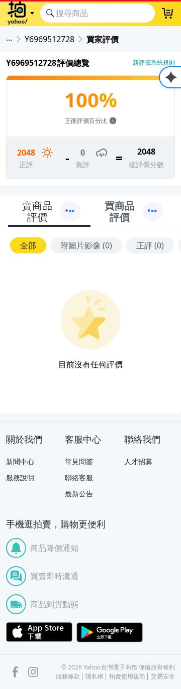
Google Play (109, 632)
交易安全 (163, 676)
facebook (15, 672)
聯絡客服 (79, 477)
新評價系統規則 (154, 62)
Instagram (33, 672)
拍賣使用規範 (127, 676)
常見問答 (79, 461)
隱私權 (94, 676)
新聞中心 (20, 461)
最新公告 (79, 493)
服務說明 (20, 477)
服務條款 (68, 676)
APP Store (39, 632)
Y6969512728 (49, 39)
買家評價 (102, 39)
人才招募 (138, 461)
